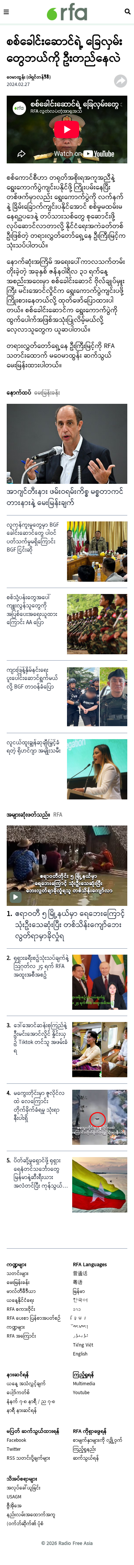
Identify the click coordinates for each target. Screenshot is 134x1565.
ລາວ (77, 1310)
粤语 (78, 1283)
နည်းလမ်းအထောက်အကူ (31, 1515)
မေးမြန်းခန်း (18, 1283)
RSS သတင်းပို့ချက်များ (28, 1458)
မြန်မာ (79, 1292)
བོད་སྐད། (81, 1327)
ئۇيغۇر (81, 1336)
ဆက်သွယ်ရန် (86, 1458)
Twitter (14, 1450)
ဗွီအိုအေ (14, 1506)
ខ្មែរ (80, 1319)
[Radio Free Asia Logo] (67, 11)
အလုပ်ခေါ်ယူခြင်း (24, 1488)
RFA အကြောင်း (21, 1336)
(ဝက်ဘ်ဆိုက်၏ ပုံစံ (25, 1524)
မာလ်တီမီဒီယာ (21, 1292)
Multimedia (84, 1384)
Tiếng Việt (83, 1345)
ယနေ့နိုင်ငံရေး (20, 1301)
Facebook (16, 1441)
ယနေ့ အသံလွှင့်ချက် (26, 1384)
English (80, 1354)
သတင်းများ (18, 1274)
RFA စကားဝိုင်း (21, 1310)
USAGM (14, 1497)
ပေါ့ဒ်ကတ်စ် (18, 1393)
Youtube (81, 1393)
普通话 (80, 1274)
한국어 (80, 1301)
